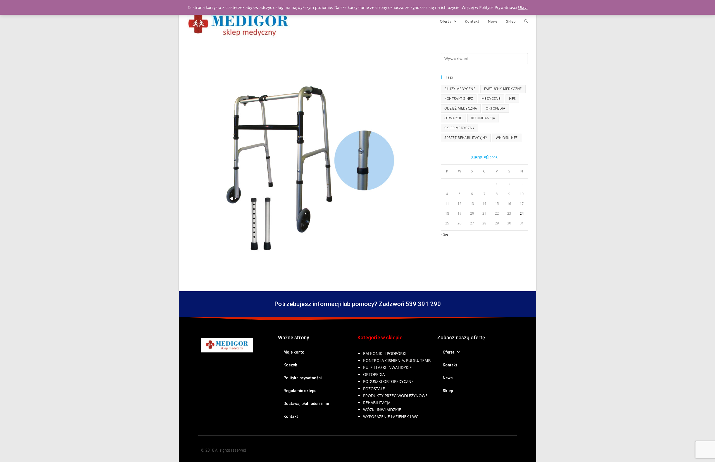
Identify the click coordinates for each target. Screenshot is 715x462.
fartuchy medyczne (503, 88)
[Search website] (526, 21)
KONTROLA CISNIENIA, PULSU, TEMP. (397, 360)
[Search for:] (484, 58)
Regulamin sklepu (299, 390)
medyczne (491, 98)
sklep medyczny (459, 127)
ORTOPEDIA (374, 374)
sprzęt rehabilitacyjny (465, 137)
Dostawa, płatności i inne (306, 403)
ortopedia (495, 108)
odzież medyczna (460, 108)
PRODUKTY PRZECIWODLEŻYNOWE (395, 395)
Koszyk (290, 365)
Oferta (448, 352)
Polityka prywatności (302, 378)
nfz (512, 98)
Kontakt (290, 416)
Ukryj (523, 7)
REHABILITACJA (376, 402)
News (448, 378)
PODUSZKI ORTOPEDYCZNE (388, 381)
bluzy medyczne (459, 88)
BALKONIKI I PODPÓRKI (384, 353)
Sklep (448, 390)
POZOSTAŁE (374, 388)
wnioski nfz (507, 137)
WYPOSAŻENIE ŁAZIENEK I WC (390, 416)
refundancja (483, 118)
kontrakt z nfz (458, 98)
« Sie (444, 234)
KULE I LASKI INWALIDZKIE (387, 367)
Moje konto (293, 352)
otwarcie (453, 118)
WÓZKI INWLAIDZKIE (382, 409)
